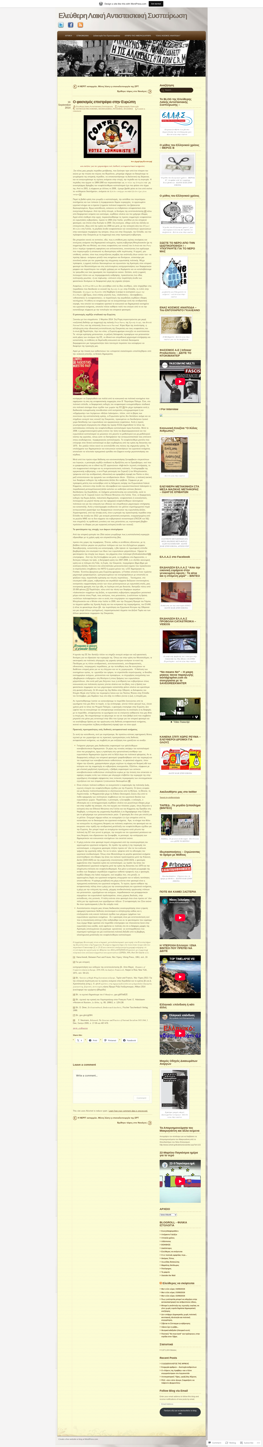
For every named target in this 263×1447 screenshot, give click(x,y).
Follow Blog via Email (174, 1390)
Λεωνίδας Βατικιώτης (170, 1262)
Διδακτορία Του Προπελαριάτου (106, 36)
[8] (129, 781)
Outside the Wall (168, 1275)
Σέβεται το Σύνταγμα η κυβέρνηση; (175, 1323)
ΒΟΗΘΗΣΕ (165, 1245)
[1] (80, 194)
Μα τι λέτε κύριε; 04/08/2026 (173, 1289)
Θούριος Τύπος (167, 1258)
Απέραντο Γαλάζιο (169, 1235)
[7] (87, 589)
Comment (141, 1098)
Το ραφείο (165, 1272)
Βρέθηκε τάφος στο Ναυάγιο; (132, 91)
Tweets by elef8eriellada (170, 797)
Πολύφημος (166, 1269)
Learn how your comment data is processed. (128, 1111)
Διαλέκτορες (166, 1248)
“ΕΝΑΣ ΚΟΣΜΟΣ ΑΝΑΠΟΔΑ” (168, 36)
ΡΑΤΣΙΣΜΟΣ (118, 109)
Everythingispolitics (170, 1231)
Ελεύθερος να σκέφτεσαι (171, 1252)
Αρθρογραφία (124, 107)
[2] (145, 211)
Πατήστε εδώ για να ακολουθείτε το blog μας (180, 1412)
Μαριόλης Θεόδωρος (170, 1265)
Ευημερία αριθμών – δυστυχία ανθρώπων (179, 1367)
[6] (150, 554)
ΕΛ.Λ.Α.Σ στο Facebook (175, 556)
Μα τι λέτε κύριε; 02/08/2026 (173, 1296)
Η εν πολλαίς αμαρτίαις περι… (174, 1255)
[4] (81, 331)
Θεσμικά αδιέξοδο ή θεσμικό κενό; (175, 1330)
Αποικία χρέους (168, 1238)
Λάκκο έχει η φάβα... (169, 1327)
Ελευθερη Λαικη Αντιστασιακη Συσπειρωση (94, 107)
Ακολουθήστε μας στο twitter (178, 791)
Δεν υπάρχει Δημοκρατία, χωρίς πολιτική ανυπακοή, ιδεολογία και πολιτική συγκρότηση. (178, 1317)
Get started (156, 4)
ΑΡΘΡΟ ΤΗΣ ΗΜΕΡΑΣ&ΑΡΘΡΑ (138, 36)
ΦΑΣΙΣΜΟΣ (128, 109)
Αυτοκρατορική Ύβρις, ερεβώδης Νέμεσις (178, 1377)
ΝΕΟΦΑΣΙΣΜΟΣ (105, 109)
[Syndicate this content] (161, 1283)
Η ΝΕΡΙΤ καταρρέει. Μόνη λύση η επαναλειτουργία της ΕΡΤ (108, 86)
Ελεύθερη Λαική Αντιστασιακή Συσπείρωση (122, 16)
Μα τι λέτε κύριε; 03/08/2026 (173, 1292)
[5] (124, 407)
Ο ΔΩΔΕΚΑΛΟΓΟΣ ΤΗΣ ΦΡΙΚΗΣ (175, 1364)
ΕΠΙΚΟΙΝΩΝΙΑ (83, 36)
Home (131, 58)
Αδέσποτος (166, 1241)
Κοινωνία (134, 107)
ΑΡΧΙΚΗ (68, 36)
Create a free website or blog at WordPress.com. (78, 1439)
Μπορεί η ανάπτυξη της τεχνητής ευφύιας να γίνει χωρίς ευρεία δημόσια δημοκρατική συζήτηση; (180, 1308)
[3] (85, 295)
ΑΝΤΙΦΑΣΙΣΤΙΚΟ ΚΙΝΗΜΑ (87, 109)
